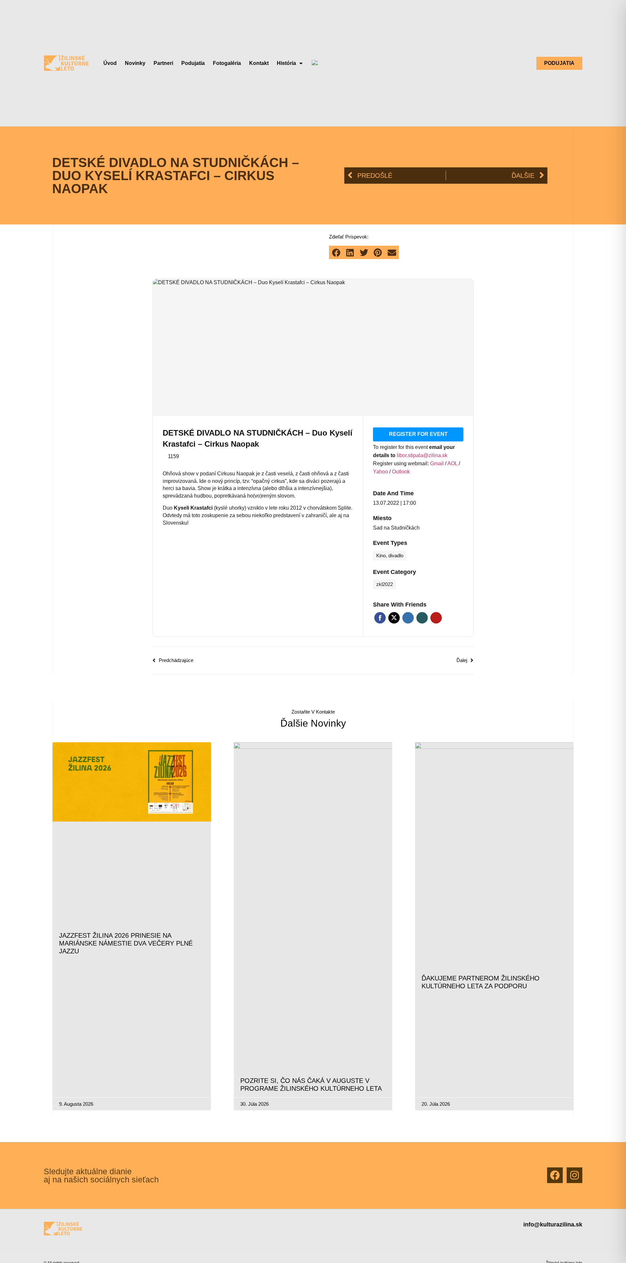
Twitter (394, 618)
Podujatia (193, 63)
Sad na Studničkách (396, 528)
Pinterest (436, 618)
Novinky (135, 63)
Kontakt (259, 63)
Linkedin (408, 618)
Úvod (110, 63)
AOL (453, 463)
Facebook (380, 618)
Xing (422, 618)
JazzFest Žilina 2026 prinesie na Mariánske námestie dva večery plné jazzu (126, 943)
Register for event (418, 434)
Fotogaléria (227, 63)
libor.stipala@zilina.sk (422, 455)
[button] (336, 252)
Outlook (401, 471)
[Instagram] (574, 1175)
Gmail (437, 463)
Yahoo (381, 471)
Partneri (163, 63)
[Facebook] (555, 1175)
